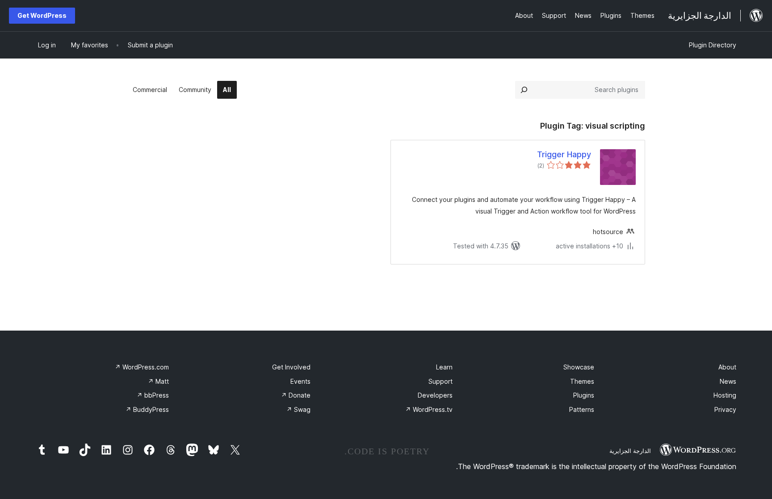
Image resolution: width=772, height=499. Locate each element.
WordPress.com (142, 367)
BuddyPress (147, 409)
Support (440, 381)
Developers (435, 395)
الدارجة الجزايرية (630, 450)
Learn (444, 367)
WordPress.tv (429, 409)
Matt (158, 381)
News (728, 381)
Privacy (725, 409)
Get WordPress (42, 15)
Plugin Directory (712, 45)
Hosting (724, 395)
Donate (295, 395)
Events (300, 381)
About (727, 367)
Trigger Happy (564, 154)
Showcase (578, 367)
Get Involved (291, 367)
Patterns (581, 409)
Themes (582, 381)
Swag (298, 409)
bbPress (153, 395)
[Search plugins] (524, 90)
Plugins (583, 395)
